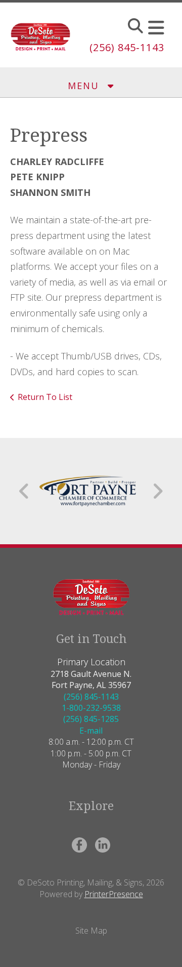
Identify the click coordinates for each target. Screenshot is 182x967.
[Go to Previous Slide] (24, 491)
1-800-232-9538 (91, 707)
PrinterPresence (113, 894)
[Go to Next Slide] (157, 491)
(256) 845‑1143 (126, 47)
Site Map (91, 930)
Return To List (45, 396)
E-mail (91, 730)
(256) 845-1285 (91, 718)
